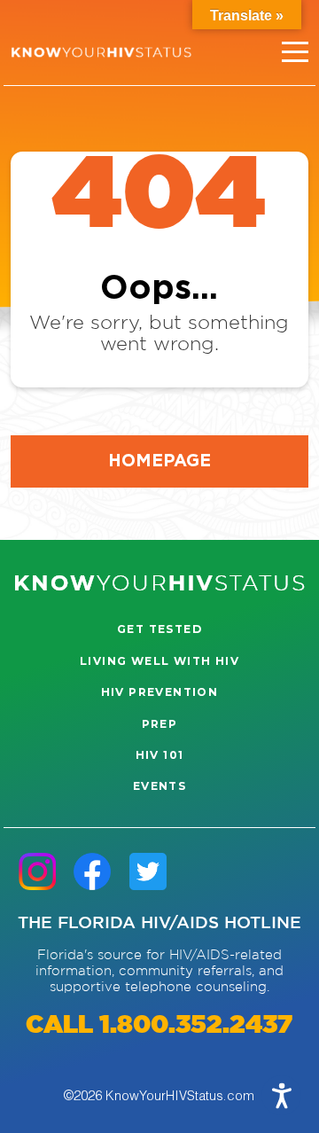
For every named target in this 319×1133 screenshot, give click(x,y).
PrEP (160, 724)
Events (159, 786)
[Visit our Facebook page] (92, 870)
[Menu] (295, 52)
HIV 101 (160, 755)
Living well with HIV (159, 661)
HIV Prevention (160, 692)
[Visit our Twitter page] (148, 870)
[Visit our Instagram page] (37, 870)
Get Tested (159, 629)
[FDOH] (101, 52)
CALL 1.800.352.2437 (159, 1025)
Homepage (159, 459)
